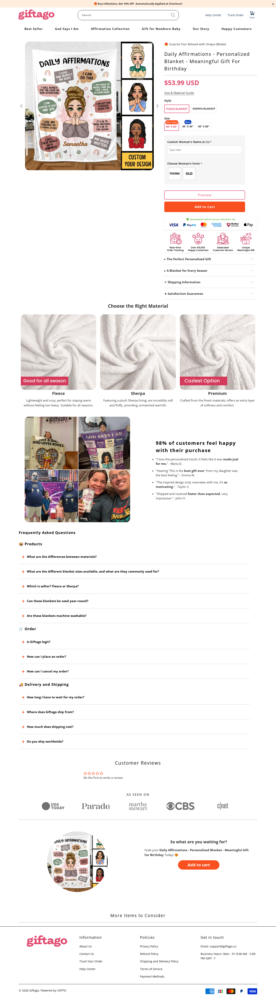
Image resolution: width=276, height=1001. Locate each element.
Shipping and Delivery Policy (159, 961)
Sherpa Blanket (204, 108)
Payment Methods (152, 976)
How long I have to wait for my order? (55, 697)
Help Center (87, 969)
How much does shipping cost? (50, 727)
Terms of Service (151, 969)
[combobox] (128, 15)
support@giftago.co (223, 946)
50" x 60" (171, 126)
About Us (85, 946)
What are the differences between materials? (62, 557)
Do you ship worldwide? (45, 741)
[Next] (157, 106)
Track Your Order (91, 961)
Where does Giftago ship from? (50, 712)
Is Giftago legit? (38, 642)
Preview (204, 195)
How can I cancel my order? (48, 671)
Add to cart (199, 865)
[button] (204, 142)
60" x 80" (203, 126)
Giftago (34, 990)
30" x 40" (187, 126)
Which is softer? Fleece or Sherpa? (53, 586)
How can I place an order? (46, 656)
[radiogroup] (204, 173)
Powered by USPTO (53, 990)
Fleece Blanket (177, 109)
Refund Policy (149, 954)
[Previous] (22, 106)
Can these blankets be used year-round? (57, 601)
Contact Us (86, 954)
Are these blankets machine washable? (56, 616)
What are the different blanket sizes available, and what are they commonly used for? (93, 571)
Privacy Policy (149, 946)
